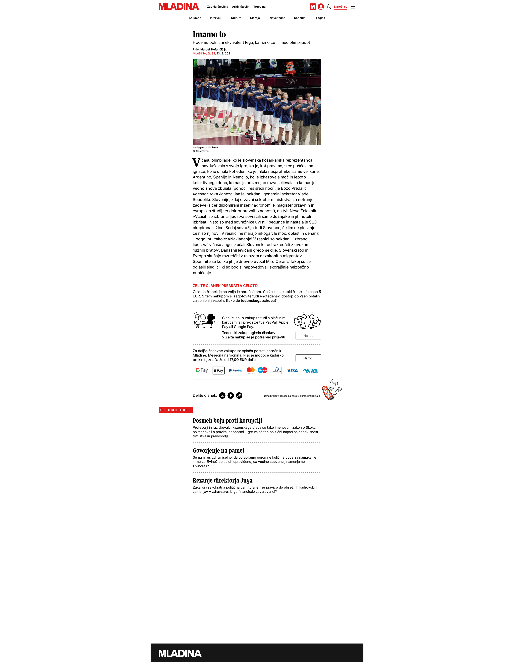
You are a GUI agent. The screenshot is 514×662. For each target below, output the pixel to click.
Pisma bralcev (271, 395)
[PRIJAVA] (321, 6)
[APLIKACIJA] (313, 6)
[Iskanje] (329, 6)
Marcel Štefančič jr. (213, 49)
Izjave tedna (277, 17)
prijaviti (278, 337)
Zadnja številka (217, 6)
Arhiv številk (240, 6)
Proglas (319, 17)
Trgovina (259, 6)
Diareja (255, 17)
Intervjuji (216, 17)
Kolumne (195, 17)
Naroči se (340, 6)
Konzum (300, 17)
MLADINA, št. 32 (204, 53)
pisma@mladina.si (310, 395)
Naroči (308, 358)
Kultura (236, 17)
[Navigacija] (353, 7)
